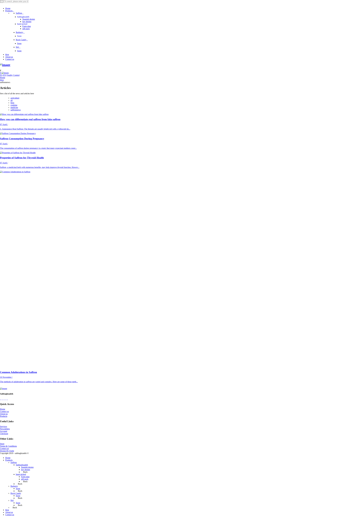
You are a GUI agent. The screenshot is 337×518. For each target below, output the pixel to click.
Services (3, 426)
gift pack (24, 479)
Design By (4, 451)
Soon (18, 488)
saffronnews (16, 110)
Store (2, 444)
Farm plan (25, 477)
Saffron (14, 462)
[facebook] (7, 399)
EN (4, 75)
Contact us (4, 411)
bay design (25, 469)
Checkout (4, 433)
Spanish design (27, 467)
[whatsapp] (1, 399)
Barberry (14, 486)
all (12, 100)
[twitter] (5, 399)
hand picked (21, 474)
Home (2, 77)
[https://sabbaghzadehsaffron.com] (5, 65)
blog (2, 80)
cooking (14, 105)
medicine (14, 107)
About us (4, 414)
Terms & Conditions (8, 446)
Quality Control (12, 75)
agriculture (15, 98)
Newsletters (5, 429)
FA (1, 75)
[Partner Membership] (10, 73)
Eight (11, 451)
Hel (12, 500)
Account (3, 431)
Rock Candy (16, 493)
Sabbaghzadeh (22, 465)
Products (3, 416)
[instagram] (3, 399)
